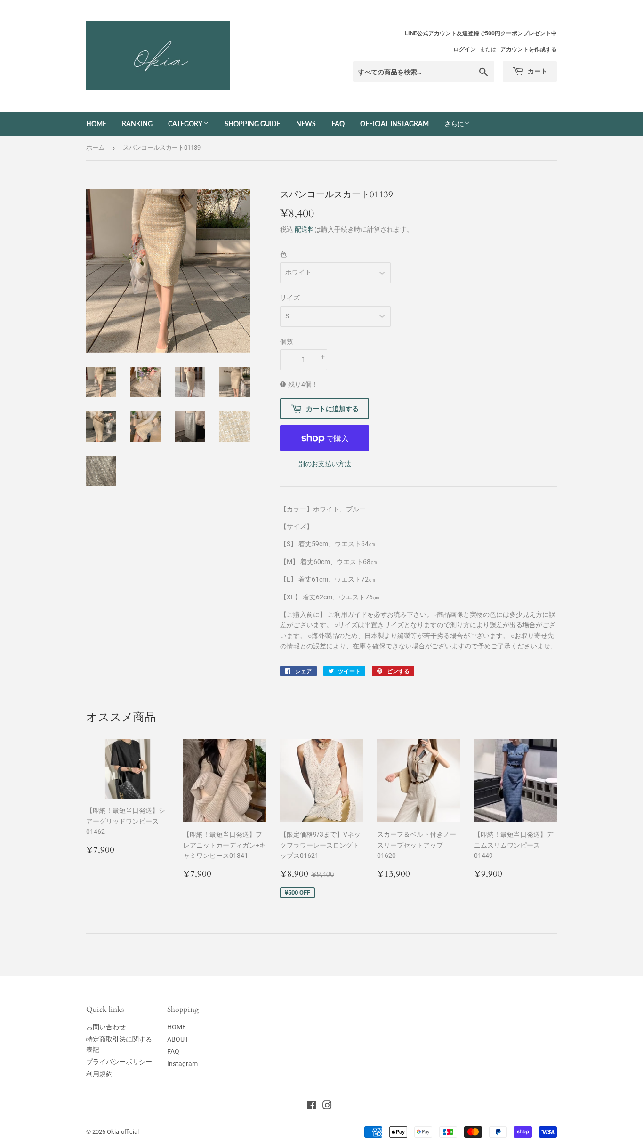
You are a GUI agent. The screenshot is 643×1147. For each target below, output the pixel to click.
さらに (454, 124)
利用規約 (99, 1074)
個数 (286, 341)
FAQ (338, 124)
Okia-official (126, 1131)
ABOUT (177, 1039)
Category (185, 124)
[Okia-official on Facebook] (311, 1106)
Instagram (182, 1063)
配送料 (304, 229)
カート (536, 71)
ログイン (464, 49)
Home (96, 124)
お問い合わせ (106, 1027)
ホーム (95, 147)
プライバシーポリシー (119, 1062)
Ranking (137, 124)
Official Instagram (394, 124)
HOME (176, 1027)
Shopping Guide (253, 124)
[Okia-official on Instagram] (327, 1106)
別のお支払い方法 (324, 464)
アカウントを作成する (528, 49)
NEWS (306, 124)
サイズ (290, 297)
